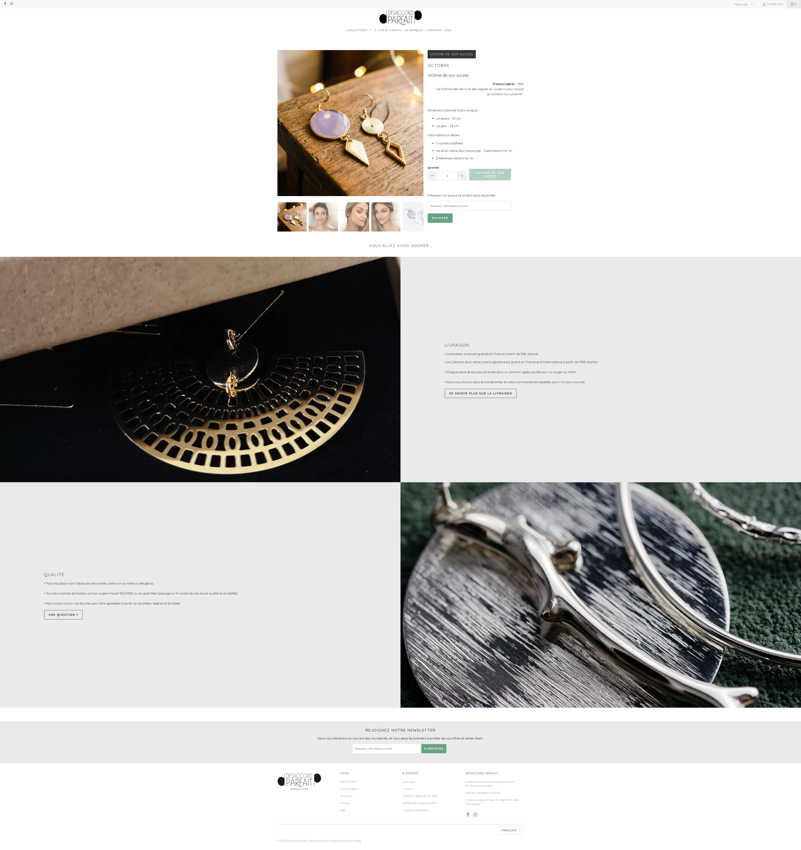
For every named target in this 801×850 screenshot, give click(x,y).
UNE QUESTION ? (63, 615)
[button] (359, 30)
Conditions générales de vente (420, 795)
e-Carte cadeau (349, 788)
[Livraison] (200, 369)
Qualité (54, 574)
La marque (346, 795)
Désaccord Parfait (296, 840)
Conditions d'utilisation (416, 810)
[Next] (420, 123)
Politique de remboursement (419, 803)
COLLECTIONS (348, 781)
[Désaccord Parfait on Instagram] (11, 4)
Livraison (457, 345)
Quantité (433, 167)
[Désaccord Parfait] (400, 17)
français (741, 4)
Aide (342, 810)
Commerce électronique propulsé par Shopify (334, 840)
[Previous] (280, 123)
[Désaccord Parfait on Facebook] (5, 4)
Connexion (775, 4)
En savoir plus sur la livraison (480, 393)
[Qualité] (600, 595)
